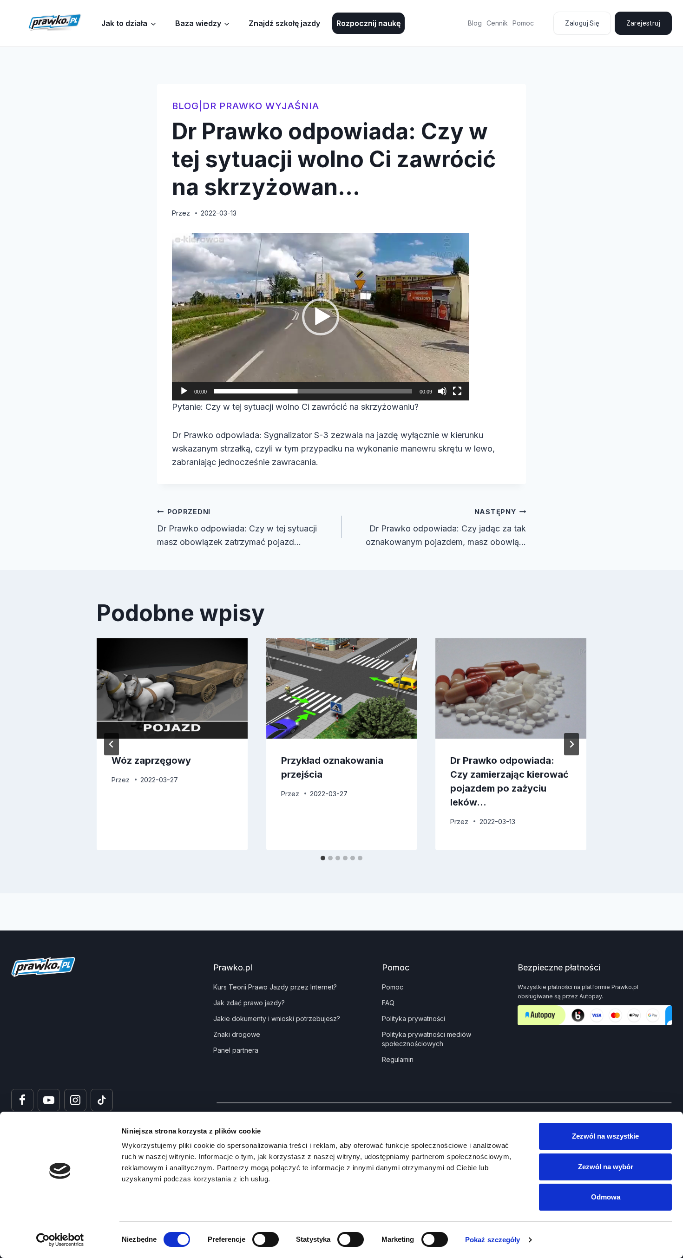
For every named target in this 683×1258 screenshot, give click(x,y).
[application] (320, 316)
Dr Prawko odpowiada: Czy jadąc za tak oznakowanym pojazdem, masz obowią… (446, 527)
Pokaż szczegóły (492, 1240)
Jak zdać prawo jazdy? (249, 1003)
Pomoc (523, 23)
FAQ (388, 1003)
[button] (320, 316)
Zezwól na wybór (605, 1167)
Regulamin (398, 1059)
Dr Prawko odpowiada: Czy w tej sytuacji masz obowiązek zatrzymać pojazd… (237, 527)
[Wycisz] (442, 391)
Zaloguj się (582, 23)
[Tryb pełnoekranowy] (457, 391)
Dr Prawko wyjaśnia (261, 105)
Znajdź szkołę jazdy (284, 23)
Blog (475, 23)
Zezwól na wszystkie (605, 1136)
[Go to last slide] (111, 744)
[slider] (313, 391)
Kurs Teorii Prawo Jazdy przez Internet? (275, 987)
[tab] (323, 858)
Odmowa (605, 1197)
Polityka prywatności (413, 1018)
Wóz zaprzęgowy (151, 760)
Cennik (497, 23)
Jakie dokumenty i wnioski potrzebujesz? (276, 1018)
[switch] (265, 1239)
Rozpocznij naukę (368, 23)
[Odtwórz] (184, 391)
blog (185, 105)
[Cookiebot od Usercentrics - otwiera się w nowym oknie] (60, 1240)
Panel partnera (235, 1050)
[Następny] (571, 744)
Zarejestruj (643, 23)
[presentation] (172, 688)
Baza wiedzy (198, 23)
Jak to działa (124, 23)
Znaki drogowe (236, 1034)
